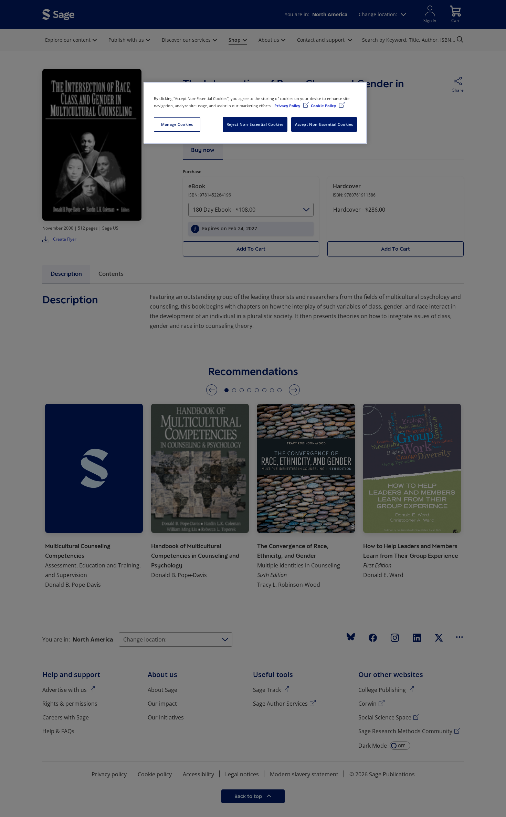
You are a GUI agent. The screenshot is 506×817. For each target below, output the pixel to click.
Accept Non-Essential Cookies (324, 124)
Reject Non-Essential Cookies (255, 124)
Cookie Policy (324, 105)
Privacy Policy (287, 105)
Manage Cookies (177, 124)
